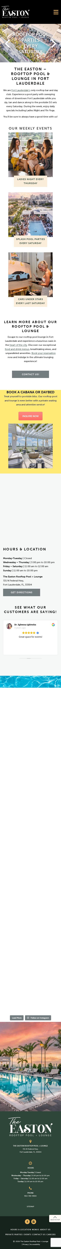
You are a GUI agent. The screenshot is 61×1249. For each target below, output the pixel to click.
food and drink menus (17, 349)
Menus (35, 1230)
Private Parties (14, 1234)
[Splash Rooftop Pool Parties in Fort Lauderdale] (30, 214)
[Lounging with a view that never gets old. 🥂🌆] (30, 867)
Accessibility (35, 1244)
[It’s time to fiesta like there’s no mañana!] (30, 964)
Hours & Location (21, 1230)
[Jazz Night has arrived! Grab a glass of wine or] (30, 802)
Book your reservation (44, 353)
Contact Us (39, 1234)
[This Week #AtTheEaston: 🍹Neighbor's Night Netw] (30, 899)
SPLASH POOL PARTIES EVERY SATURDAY (30, 241)
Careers (51, 1234)
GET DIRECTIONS (21, 592)
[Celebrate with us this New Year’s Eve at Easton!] (30, 704)
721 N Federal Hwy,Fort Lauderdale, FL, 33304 (30, 1149)
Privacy (26, 1244)
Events (27, 1234)
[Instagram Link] (33, 1221)
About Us (45, 1230)
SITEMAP (30, 1206)
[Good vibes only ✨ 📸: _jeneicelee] (30, 997)
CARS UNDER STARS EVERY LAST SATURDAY (30, 301)
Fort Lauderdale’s (20, 90)
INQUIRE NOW (30, 416)
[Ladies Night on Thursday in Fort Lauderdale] (30, 154)
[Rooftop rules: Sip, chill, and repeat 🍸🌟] (30, 737)
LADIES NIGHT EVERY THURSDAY (30, 181)
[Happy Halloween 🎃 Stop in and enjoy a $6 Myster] (30, 932)
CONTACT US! (30, 374)
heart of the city (18, 345)
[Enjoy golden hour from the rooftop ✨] (30, 834)
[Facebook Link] (27, 1221)
